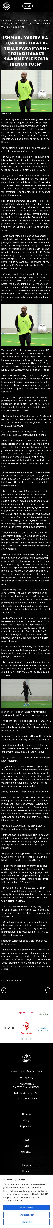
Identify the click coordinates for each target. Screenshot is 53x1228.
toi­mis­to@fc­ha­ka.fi (26, 1098)
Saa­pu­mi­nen (27, 1126)
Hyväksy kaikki (26, 1207)
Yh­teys (26, 1120)
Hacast (26, 1139)
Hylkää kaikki (26, 1222)
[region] (26, 1201)
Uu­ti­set (15, 20)
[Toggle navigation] (48, 6)
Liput (27, 6)
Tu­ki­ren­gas (26, 1151)
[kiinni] (50, 1177)
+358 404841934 (29, 1092)
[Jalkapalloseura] (6, 6)
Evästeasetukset (27, 1214)
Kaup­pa (26, 1165)
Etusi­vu (5, 20)
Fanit (26, 1145)
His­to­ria (26, 1114)
